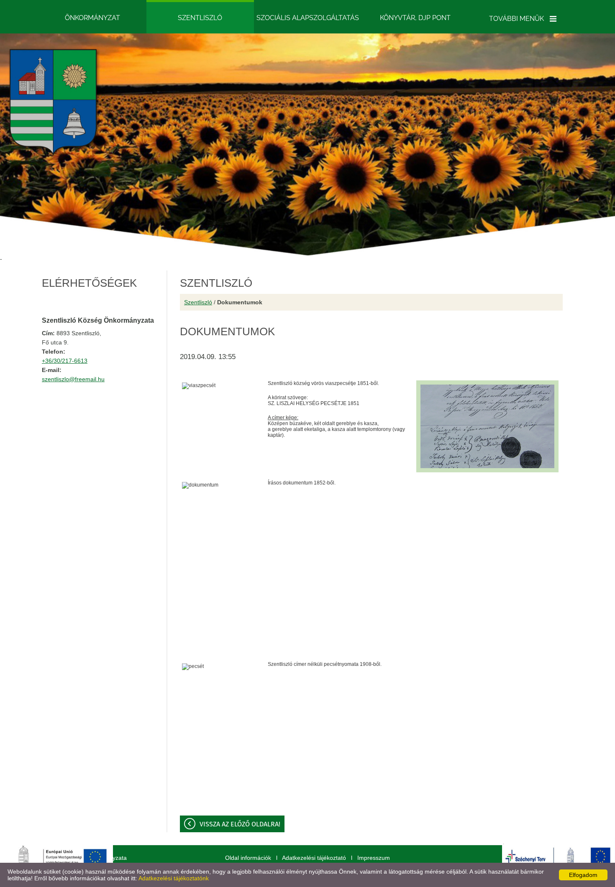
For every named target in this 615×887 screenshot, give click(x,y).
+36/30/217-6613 (64, 360)
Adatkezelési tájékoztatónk (173, 878)
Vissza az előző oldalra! (240, 824)
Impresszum (373, 857)
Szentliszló (198, 302)
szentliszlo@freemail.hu (73, 379)
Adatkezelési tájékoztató (314, 857)
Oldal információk (248, 857)
